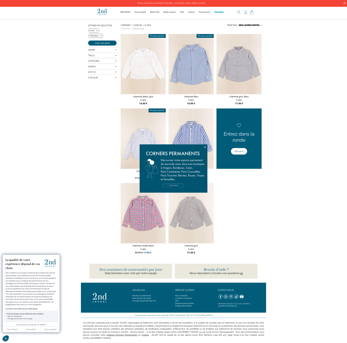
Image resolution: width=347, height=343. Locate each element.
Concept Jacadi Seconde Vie (144, 301)
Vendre (219, 12)
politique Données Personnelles (122, 335)
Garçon (191, 12)
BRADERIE (125, 12)
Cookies (246, 304)
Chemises (126, 25)
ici (241, 273)
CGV (240, 304)
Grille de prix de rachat (141, 298)
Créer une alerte (102, 43)
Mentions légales (225, 304)
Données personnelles (184, 303)
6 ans (148, 25)
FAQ (177, 301)
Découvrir (239, 151)
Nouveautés (140, 12)
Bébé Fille (155, 12)
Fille (182, 12)
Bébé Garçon (170, 12)
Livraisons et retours (183, 298)
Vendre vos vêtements (141, 296)
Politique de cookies (183, 306)
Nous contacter (181, 296)
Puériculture (204, 12)
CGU (235, 304)
